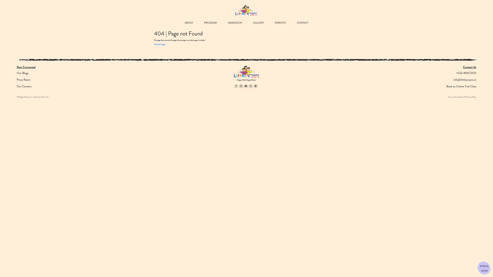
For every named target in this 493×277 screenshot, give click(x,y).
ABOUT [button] (189, 23)
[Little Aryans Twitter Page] (251, 85)
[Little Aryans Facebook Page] (236, 85)
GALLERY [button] (258, 23)
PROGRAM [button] (210, 23)
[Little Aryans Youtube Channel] (246, 85)
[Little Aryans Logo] (246, 10)
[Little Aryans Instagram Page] (241, 85)
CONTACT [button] (303, 23)
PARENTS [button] (280, 23)
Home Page (159, 44)
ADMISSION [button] (235, 23)
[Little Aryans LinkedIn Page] (256, 85)
